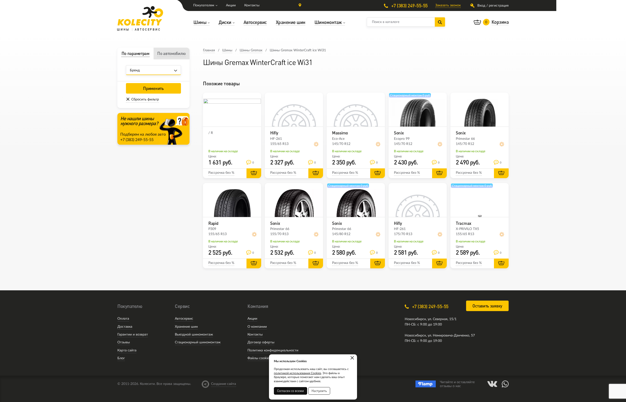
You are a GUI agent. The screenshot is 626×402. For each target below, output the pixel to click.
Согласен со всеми (290, 391)
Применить (153, 88)
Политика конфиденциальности (272, 350)
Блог (121, 358)
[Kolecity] (140, 16)
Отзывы (123, 342)
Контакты (251, 5)
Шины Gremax (251, 50)
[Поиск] (440, 22)
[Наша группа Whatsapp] (505, 383)
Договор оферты (260, 342)
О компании (257, 326)
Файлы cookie (258, 358)
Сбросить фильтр (145, 99)
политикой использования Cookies (297, 373)
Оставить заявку (487, 305)
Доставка (124, 326)
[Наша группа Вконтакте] (492, 383)
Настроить (319, 391)
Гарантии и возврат (132, 334)
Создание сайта (223, 384)
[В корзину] (253, 173)
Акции (231, 5)
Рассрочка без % (221, 172)
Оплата (123, 318)
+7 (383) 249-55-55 (409, 5)
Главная (209, 50)
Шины (227, 50)
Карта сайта (126, 350)
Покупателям (203, 5)
